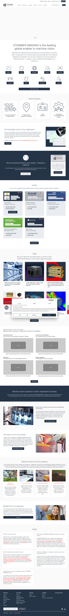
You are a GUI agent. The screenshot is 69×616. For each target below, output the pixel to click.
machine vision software (17, 579)
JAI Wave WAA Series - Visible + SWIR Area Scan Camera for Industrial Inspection (34, 284)
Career (43, 596)
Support (30, 594)
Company (45, 5)
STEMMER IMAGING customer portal (30, 140)
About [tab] (50, 303)
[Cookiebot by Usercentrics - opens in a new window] (49, 300)
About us (44, 594)
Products (19, 5)
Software (5, 600)
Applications (18, 596)
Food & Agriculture (59, 483)
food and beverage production (14, 558)
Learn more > (6, 22)
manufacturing (6, 542)
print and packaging (26, 558)
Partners (35, 5)
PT (59, 1)
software (60, 541)
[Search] (64, 5)
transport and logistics (10, 560)
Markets (17, 594)
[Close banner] (55, 300)
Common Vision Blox (20, 600)
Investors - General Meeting (47, 597)
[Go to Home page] (8, 5)
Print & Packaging (26, 483)
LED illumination (11, 578)
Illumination (5, 597)
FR (57, 1)
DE (54, 1)
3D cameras (24, 576)
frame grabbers (48, 541)
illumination (42, 541)
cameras (61, 539)
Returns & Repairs (32, 596)
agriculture (10, 561)
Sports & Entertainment (10, 483)
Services (40, 5)
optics (38, 541)
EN (52, 1)
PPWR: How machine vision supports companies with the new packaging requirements (12, 284)
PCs (4, 603)
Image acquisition (6, 599)
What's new (24, 5)
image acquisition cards (21, 578)
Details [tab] (34, 303)
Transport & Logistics (42, 483)
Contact (49, 1)
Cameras (5, 594)
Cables (4, 602)
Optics (4, 596)
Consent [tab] (19, 303)
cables (53, 541)
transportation (24, 542)
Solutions (30, 5)
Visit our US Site (59, 592)
